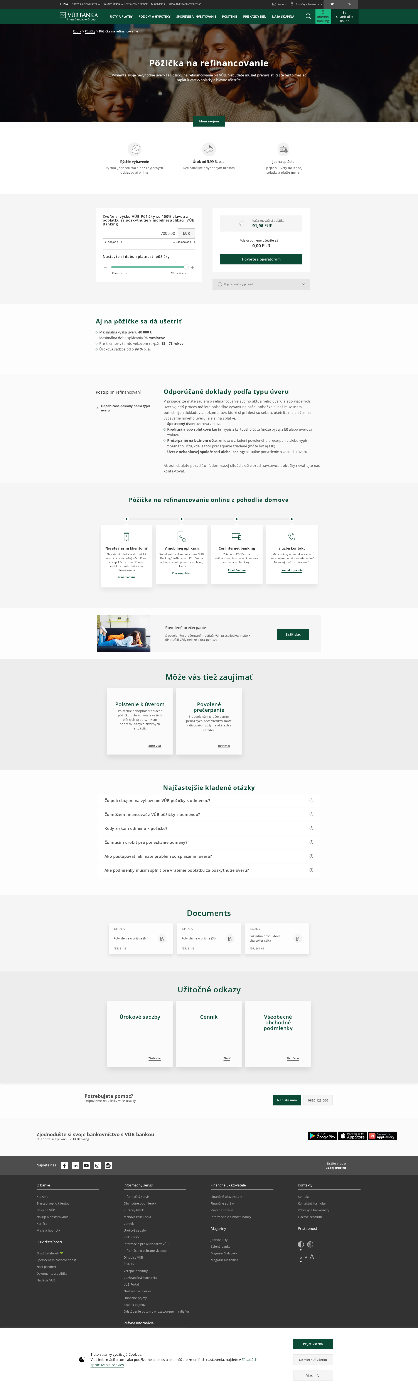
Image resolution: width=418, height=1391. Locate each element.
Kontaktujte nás (291, 570)
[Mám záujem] (209, 111)
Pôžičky (90, 31)
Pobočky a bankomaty (313, 1210)
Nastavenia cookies (138, 1291)
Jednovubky (219, 1240)
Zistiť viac (154, 746)
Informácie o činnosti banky (231, 1217)
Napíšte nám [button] (287, 1100)
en (349, 4)
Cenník (129, 1224)
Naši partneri (46, 1267)
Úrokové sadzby (135, 1230)
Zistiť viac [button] (293, 634)
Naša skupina (283, 16)
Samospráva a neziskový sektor (125, 4)
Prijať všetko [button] (313, 1344)
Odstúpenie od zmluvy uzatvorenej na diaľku (156, 1311)
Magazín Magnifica (224, 1260)
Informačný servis (137, 1197)
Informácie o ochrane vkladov (145, 1251)
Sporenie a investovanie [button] (196, 16)
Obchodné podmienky (140, 1203)
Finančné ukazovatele (226, 1197)
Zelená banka (220, 1246)
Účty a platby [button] (121, 16)
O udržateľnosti (48, 1253)
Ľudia (64, 4)
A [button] (301, 1257)
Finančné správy (222, 1203)
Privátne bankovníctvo (185, 4)
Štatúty (129, 1264)
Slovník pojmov (134, 1305)
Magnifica (158, 4)
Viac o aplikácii (181, 573)
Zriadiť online (126, 577)
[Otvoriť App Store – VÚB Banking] (352, 1136)
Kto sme (42, 1197)
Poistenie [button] (229, 16)
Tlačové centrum (310, 1217)
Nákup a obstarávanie (53, 1217)
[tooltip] (220, 284)
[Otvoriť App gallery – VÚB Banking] (382, 1136)
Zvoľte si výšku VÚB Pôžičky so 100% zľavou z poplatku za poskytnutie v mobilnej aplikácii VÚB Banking (149, 220)
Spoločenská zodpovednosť (56, 1260)
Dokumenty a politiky (52, 1273)
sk (332, 4)
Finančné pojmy (135, 1298)
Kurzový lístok (134, 1210)
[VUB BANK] (79, 16)
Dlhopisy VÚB (133, 1257)
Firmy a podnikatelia (85, 4)
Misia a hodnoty (48, 1230)
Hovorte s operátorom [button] (261, 259)
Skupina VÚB (46, 1210)
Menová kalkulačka (137, 1217)
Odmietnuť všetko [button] (313, 1360)
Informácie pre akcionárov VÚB (146, 1244)
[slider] (186, 267)
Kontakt (282, 4)
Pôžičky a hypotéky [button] (154, 16)
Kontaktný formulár (312, 1203)
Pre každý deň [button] (254, 16)
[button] (308, 16)
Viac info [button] (313, 1375)
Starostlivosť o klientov (53, 1203)
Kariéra (42, 1224)
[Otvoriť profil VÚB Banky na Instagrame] (97, 1165)
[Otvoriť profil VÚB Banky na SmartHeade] (108, 1165)
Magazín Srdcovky (224, 1253)
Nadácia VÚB (46, 1280)
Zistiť (227, 1058)
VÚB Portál (131, 1284)
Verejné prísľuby (136, 1271)
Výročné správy (222, 1210)
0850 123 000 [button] (318, 1100)
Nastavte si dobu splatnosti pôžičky (136, 257)
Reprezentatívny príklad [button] (238, 284)
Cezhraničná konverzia (140, 1278)
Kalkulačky (131, 1237)
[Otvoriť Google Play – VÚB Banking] (322, 1136)
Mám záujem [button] (209, 121)
